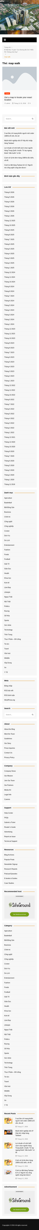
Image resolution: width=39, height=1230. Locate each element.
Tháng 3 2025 (9, 258)
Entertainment (9, 545)
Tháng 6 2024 (9, 301)
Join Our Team (9, 780)
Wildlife (7, 658)
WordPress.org (9, 700)
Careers (7, 799)
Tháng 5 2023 (9, 362)
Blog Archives (9, 855)
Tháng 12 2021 (9, 437)
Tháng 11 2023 (9, 333)
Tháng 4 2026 (9, 202)
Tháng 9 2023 (9, 343)
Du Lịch (7, 540)
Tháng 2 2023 (9, 376)
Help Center (8, 813)
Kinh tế (6, 583)
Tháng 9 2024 (9, 286)
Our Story (7, 743)
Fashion (7, 550)
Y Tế (6, 672)
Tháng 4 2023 (9, 366)
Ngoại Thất (8, 597)
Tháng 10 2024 (9, 282)
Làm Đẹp (7, 587)
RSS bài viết (8, 690)
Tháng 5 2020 (9, 465)
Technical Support (10, 841)
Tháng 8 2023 (9, 348)
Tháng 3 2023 (9, 371)
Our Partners (8, 785)
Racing (6, 611)
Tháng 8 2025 (9, 235)
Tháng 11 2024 (9, 277)
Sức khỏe (7, 625)
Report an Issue (10, 836)
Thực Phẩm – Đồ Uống (12, 639)
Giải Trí (6, 564)
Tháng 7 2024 (9, 296)
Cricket (6, 531)
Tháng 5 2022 (9, 414)
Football (7, 559)
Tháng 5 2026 (9, 197)
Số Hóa (7, 616)
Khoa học (7, 578)
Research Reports (10, 869)
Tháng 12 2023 (9, 329)
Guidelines (8, 738)
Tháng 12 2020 (9, 442)
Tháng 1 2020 (9, 479)
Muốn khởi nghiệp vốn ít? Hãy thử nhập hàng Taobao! (18, 142)
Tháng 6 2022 (9, 409)
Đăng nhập (8, 686)
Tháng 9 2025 (9, 230)
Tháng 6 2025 (9, 244)
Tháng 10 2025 (9, 225)
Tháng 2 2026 (9, 211)
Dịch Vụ (7, 535)
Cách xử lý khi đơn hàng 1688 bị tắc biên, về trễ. (19, 159)
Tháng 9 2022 (9, 399)
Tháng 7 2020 (9, 456)
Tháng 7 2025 (9, 239)
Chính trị (7, 517)
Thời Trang (8, 634)
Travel (7, 93)
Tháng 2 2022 (9, 428)
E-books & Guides (10, 878)
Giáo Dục (7, 569)
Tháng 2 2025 (9, 263)
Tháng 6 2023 (9, 357)
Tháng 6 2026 (9, 192)
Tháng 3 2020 (9, 470)
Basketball (8, 503)
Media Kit (7, 790)
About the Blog (9, 729)
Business (7, 512)
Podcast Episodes (10, 874)
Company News (10, 771)
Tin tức (6, 644)
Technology (8, 630)
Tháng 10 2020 (9, 447)
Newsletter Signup (10, 864)
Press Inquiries (9, 748)
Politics (7, 606)
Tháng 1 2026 (9, 216)
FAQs (6, 817)
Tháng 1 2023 (9, 381)
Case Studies (9, 883)
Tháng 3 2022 (9, 423)
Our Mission (8, 776)
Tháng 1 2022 (9, 432)
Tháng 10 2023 (9, 338)
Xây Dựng (8, 663)
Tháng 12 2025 (9, 220)
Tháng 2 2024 (9, 319)
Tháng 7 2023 (9, 352)
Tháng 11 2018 (9, 484)
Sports (6, 620)
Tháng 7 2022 (9, 404)
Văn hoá (7, 653)
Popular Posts (9, 859)
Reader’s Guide (10, 827)
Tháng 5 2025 (9, 249)
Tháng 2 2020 (9, 475)
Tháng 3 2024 (9, 315)
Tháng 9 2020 (9, 451)
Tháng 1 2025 (9, 268)
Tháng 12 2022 (9, 385)
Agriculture (8, 498)
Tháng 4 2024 (9, 310)
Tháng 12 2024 (9, 272)
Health (6, 573)
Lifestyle (7, 592)
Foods (6, 554)
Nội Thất (7, 601)
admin (8, 103)
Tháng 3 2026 (9, 206)
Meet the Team (9, 734)
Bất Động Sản (9, 507)
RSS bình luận (9, 695)
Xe (5, 667)
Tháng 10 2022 (9, 395)
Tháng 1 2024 (9, 324)
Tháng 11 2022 (9, 390)
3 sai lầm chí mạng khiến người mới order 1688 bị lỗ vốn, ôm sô (19, 134)
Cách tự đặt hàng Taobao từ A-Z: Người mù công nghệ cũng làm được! (18, 166)
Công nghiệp (9, 526)
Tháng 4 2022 (9, 418)
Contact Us (8, 753)
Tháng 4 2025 (9, 253)
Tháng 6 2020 (9, 461)
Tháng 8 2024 (9, 291)
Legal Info (7, 794)
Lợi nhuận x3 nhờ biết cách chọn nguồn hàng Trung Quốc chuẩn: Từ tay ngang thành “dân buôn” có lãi (18, 150)
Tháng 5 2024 (9, 305)
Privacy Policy (9, 757)
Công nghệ (8, 521)
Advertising (8, 832)
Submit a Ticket (9, 822)
